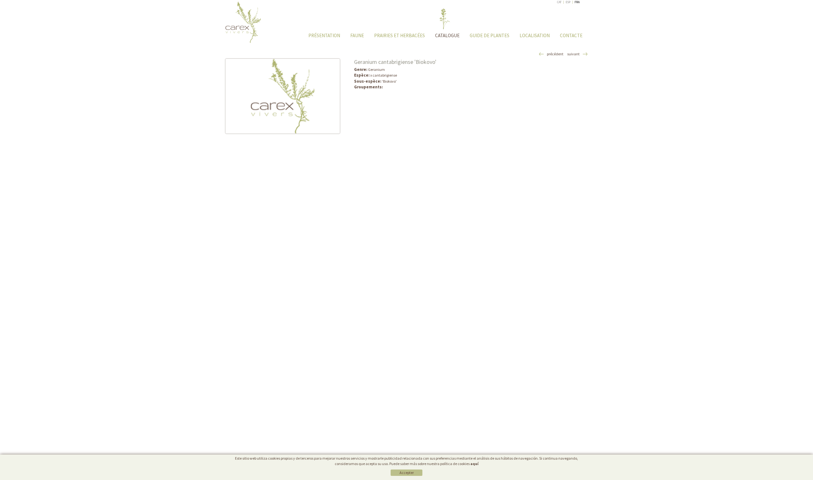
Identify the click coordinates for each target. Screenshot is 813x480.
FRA (577, 2)
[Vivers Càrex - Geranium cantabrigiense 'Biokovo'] (282, 96)
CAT (559, 2)
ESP (568, 2)
